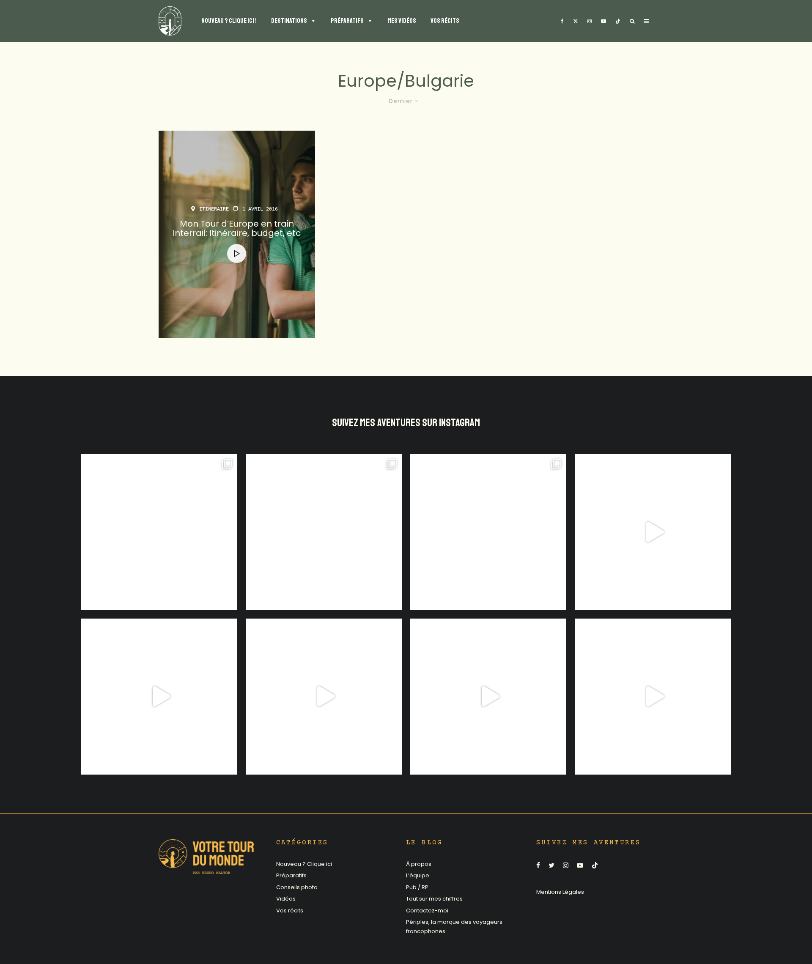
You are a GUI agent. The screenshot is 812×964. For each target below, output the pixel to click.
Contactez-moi (427, 910)
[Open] (159, 532)
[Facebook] (562, 21)
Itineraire (214, 209)
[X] (575, 21)
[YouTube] (603, 21)
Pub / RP (417, 887)
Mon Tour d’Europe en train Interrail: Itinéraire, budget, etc (237, 228)
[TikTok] (618, 21)
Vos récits (289, 910)
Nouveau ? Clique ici (304, 864)
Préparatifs (291, 875)
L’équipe (417, 875)
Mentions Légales (560, 892)
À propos (418, 864)
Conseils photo (297, 887)
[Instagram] (589, 21)
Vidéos (286, 899)
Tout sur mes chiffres (434, 899)
